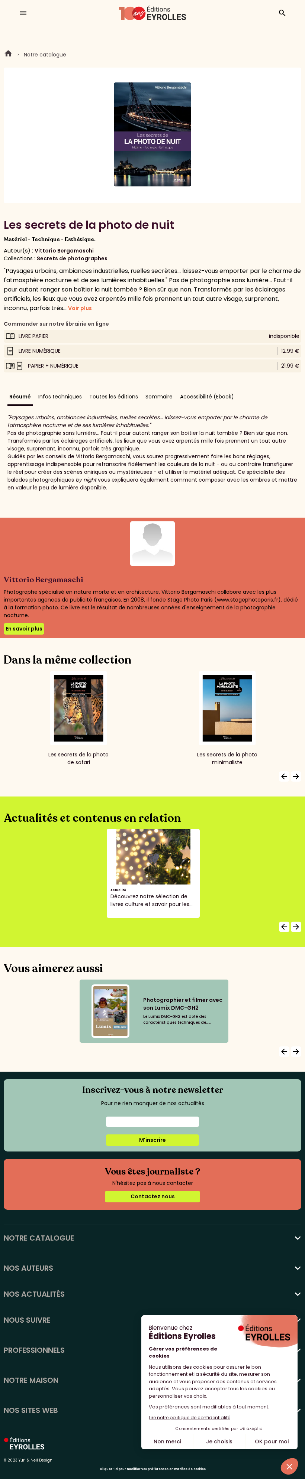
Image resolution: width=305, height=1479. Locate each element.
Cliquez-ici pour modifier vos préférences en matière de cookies (153, 1469)
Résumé (20, 396)
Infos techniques (60, 396)
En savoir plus (24, 628)
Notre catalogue (45, 54)
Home (8, 54)
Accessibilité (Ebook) (207, 396)
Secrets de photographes (72, 258)
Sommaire (159, 396)
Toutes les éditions (113, 396)
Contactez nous (153, 1196)
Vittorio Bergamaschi (64, 250)
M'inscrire (152, 1140)
